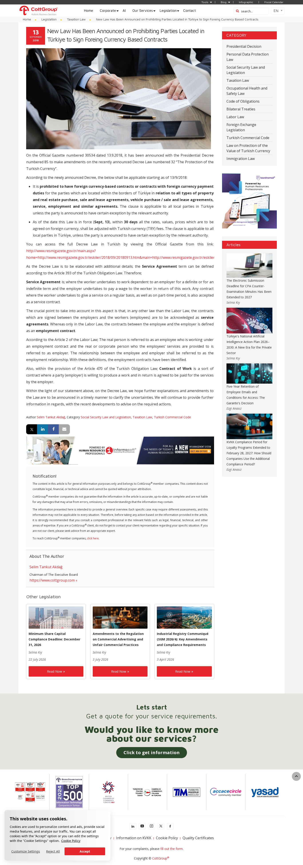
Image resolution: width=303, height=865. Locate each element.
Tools (204, 2)
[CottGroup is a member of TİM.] (186, 792)
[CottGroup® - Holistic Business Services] (38, 10)
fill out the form (171, 849)
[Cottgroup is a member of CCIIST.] (147, 792)
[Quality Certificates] (30, 792)
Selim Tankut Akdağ (51, 417)
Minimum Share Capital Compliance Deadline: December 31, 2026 (54, 639)
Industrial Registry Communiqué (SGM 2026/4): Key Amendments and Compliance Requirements (183, 639)
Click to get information (152, 752)
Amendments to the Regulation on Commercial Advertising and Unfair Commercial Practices (118, 639)
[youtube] (142, 826)
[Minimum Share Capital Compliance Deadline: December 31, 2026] (56, 617)
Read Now (54, 671)
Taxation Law (142, 417)
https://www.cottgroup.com (52, 580)
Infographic (246, 2)
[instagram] (151, 826)
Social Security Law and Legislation (106, 417)
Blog (223, 2)
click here (93, 538)
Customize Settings (25, 851)
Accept (85, 851)
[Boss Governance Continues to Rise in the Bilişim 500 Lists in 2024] (69, 792)
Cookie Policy (70, 841)
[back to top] (296, 776)
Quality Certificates (198, 837)
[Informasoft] (120, 450)
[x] (160, 826)
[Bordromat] (249, 201)
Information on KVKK (133, 837)
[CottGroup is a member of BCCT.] (108, 792)
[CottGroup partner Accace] (225, 792)
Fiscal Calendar (273, 2)
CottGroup (160, 858)
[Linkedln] (133, 826)
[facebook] (170, 826)
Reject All (53, 851)
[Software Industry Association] (265, 792)
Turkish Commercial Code (172, 417)
